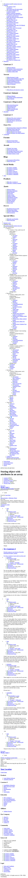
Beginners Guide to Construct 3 (18, 314)
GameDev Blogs (7, 832)
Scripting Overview (16, 70)
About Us (6, 817)
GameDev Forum (8, 829)
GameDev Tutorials (8, 831)
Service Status (7, 871)
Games (12, 194)
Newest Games (14, 149)
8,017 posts (17, 515)
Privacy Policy (7, 867)
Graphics (13, 196)
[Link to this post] (10, 519)
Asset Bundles (14, 219)
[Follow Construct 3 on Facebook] (12, 173)
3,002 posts (18, 700)
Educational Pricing (14, 130)
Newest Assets (15, 208)
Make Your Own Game (9, 786)
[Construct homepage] (13, 4)
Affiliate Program (8, 811)
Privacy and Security (17, 120)
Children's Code (7, 868)
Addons (13, 189)
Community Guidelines (9, 835)
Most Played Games (18, 151)
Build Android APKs (17, 80)
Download (15, 105)
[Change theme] (13, 459)
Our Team (6, 818)
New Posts (12, 161)
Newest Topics (16, 142)
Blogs (8, 447)
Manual (13, 67)
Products (6, 5)
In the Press (6, 821)
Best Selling (14, 210)
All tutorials (13, 84)
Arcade (8, 429)
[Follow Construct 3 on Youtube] (12, 169)
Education (6, 111)
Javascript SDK (14, 109)
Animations (14, 190)
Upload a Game (15, 153)
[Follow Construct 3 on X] (10, 170)
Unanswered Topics (8, 462)
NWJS (14, 106)
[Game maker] (13, 225)
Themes (13, 200)
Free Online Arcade (8, 833)
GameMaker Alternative (9, 785)
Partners (5, 803)
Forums (8, 417)
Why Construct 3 (8, 797)
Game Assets (7, 828)
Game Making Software (9, 778)
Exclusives (12, 212)
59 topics (12, 515)
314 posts (17, 562)
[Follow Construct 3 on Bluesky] (12, 171)
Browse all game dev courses (17, 89)
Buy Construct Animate (15, 183)
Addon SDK (14, 71)
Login (9, 223)
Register (6, 223)
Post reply (3, 485)
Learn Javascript (7, 801)
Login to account (15, 457)
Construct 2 (16, 345)
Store (5, 175)
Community (6, 134)
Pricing (5, 788)
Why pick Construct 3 (16, 118)
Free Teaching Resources (9, 800)
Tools (11, 203)
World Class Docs (15, 129)
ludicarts (3, 506)
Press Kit (6, 819)
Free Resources (16, 119)
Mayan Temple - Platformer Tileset (9, 498)
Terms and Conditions (9, 866)
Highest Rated (14, 211)
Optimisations (17, 82)
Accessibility (7, 870)
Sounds (15, 197)
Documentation (7, 789)
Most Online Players (16, 152)
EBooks (12, 192)
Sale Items (12, 220)
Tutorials (12, 98)
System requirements (17, 69)
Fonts (11, 193)
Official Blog (16, 160)
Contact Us (9, 456)
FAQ (11, 122)
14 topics (12, 562)
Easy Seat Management (9, 799)
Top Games (14, 148)
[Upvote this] (11, 517)
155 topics (12, 700)
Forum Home (14, 140)
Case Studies (7, 792)
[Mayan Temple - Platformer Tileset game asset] (1, 496)
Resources (6, 61)
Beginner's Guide (14, 77)
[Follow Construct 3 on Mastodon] (12, 174)
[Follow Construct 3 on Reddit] (12, 167)
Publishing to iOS (15, 81)
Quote (14, 521)
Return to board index (12, 757)
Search (5, 465)
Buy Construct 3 (14, 182)
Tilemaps (12, 201)
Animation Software (8, 779)
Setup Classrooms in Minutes (20, 127)
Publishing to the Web (18, 78)
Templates (13, 199)
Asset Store (9, 402)
